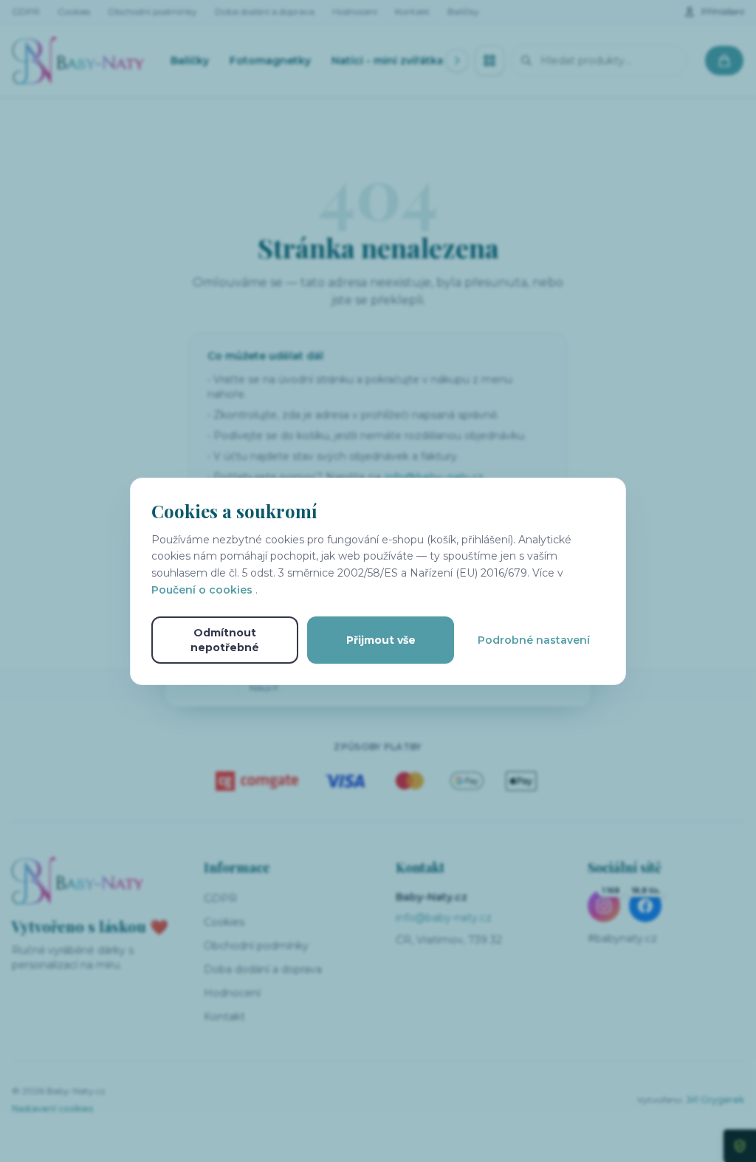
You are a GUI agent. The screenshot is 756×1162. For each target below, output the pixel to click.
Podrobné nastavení (534, 640)
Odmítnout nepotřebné (224, 640)
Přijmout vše (381, 640)
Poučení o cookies (203, 590)
